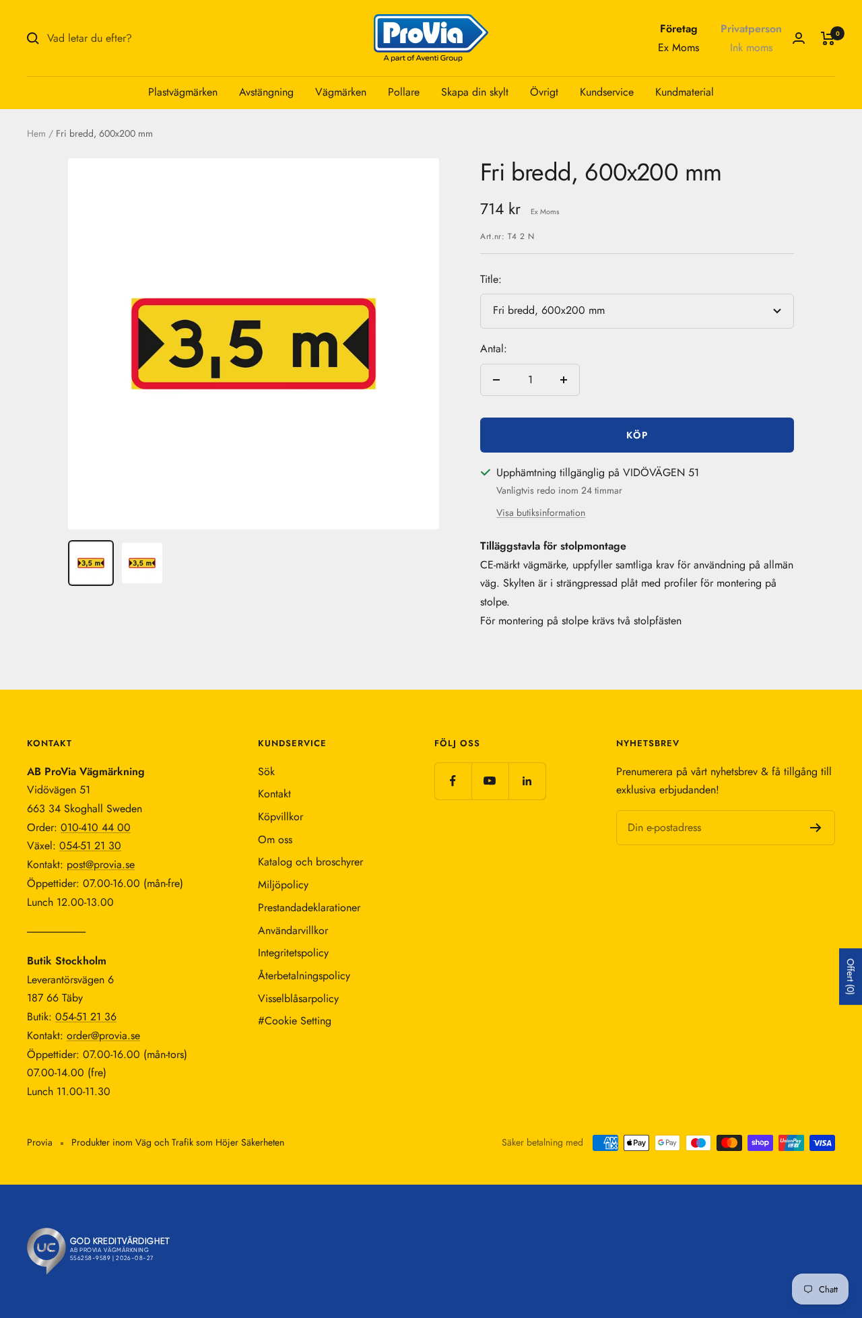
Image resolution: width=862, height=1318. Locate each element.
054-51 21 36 (86, 1016)
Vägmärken (340, 92)
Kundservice (607, 92)
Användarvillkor (293, 930)
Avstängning (266, 92)
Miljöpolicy (283, 884)
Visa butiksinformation (540, 512)
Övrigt (544, 92)
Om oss (275, 839)
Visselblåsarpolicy (298, 998)
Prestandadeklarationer (309, 907)
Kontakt (274, 793)
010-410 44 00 (96, 827)
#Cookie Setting (294, 1020)
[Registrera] (816, 827)
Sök (266, 771)
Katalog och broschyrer (310, 861)
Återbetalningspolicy (304, 975)
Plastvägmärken (183, 92)
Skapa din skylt (474, 92)
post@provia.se (101, 864)
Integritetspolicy (293, 952)
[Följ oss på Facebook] (452, 780)
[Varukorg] (828, 38)
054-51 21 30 (90, 845)
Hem (36, 133)
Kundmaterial (684, 92)
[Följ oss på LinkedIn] (526, 780)
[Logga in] (799, 38)
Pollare (404, 92)
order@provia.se (103, 1035)
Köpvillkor (280, 816)
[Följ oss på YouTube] (489, 780)
